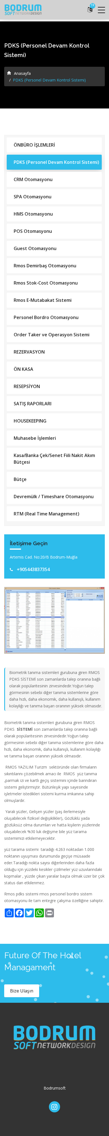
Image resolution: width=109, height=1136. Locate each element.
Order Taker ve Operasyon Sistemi (51, 335)
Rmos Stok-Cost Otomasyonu (46, 283)
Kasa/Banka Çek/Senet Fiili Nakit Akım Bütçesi (54, 458)
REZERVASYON (29, 352)
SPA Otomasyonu (32, 197)
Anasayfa (22, 73)
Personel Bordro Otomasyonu (46, 317)
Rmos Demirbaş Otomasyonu (45, 266)
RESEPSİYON (27, 386)
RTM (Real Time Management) (46, 514)
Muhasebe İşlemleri (35, 438)
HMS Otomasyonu (33, 214)
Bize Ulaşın (21, 991)
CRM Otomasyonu (33, 179)
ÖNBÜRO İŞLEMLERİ (34, 145)
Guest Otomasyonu (35, 248)
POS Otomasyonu (33, 231)
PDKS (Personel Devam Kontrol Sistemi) (56, 162)
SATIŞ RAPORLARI (32, 404)
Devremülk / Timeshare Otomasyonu (54, 496)
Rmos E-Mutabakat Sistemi (43, 300)
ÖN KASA (23, 369)
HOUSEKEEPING (30, 421)
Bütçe (20, 479)
